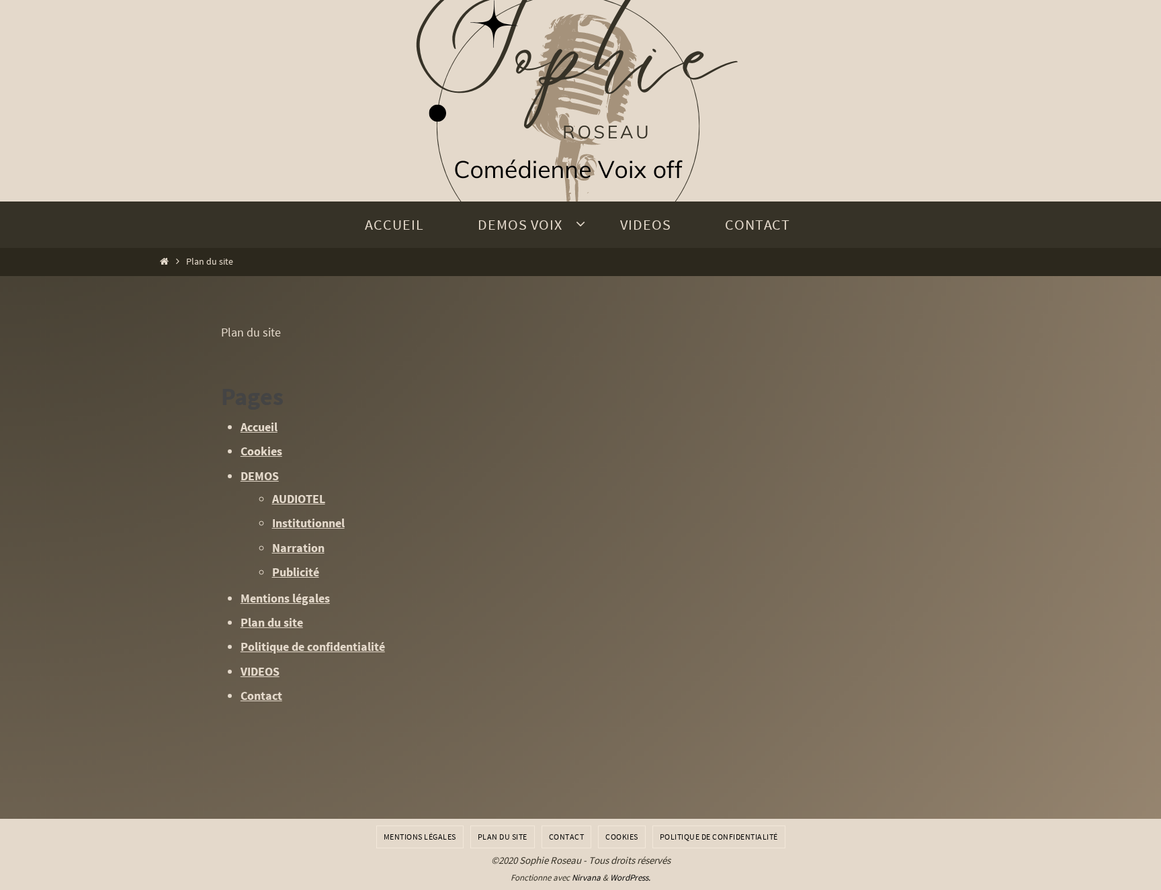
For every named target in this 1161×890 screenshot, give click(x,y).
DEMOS (260, 476)
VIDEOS (260, 671)
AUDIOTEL (298, 498)
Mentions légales (285, 598)
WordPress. (630, 877)
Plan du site (272, 622)
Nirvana (586, 877)
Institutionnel (308, 523)
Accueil (259, 427)
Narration (298, 547)
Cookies (261, 451)
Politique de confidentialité (313, 646)
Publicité (295, 572)
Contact (261, 695)
